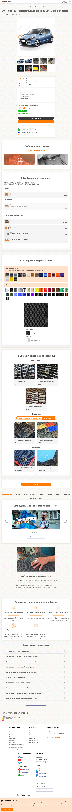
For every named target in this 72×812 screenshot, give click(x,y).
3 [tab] (35, 532)
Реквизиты (12, 740)
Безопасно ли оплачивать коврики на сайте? (21, 698)
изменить (31, 128)
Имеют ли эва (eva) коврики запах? (18, 682)
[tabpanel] (36, 520)
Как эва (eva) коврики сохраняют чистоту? (21, 662)
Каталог (32, 727)
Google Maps (24, 772)
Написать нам (43, 770)
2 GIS (22, 775)
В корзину (36, 484)
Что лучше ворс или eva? (35, 150)
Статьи (11, 732)
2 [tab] (33, 532)
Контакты (12, 742)
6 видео (6, 14)
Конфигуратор (36, 122)
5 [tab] (39, 532)
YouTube (23, 760)
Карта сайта (32, 738)
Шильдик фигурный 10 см (47, 381)
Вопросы (14, 14)
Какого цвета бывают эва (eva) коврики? (20, 667)
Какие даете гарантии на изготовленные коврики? (23, 693)
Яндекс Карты (25, 769)
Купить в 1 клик (36, 118)
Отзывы (11, 734)
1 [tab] (30, 532)
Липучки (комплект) (45, 468)
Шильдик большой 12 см (35, 406)
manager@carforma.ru (42, 767)
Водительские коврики (35, 736)
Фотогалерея (12, 736)
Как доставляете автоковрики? (17, 688)
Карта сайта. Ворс (33, 740)
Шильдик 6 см (21, 381)
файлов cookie (12, 802)
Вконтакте (24, 757)
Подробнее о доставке (24, 134)
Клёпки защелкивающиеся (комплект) (24, 468)
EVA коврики (32, 734)
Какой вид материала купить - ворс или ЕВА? (21, 672)
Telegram (23, 762)
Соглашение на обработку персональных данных (16, 748)
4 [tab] (37, 532)
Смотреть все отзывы (36, 536)
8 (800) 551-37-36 (41, 759)
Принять (7, 809)
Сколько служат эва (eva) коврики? (18, 651)
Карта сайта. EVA (33, 742)
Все (30, 731)
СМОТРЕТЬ (47, 418)
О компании (12, 738)
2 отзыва (29, 79)
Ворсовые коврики (34, 732)
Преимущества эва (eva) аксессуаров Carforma (22, 656)
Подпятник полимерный (46, 440)
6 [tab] (41, 532)
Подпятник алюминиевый (24, 440)
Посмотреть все (36, 704)
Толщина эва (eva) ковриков (16, 677)
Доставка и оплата (14, 731)
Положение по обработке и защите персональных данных (17, 745)
